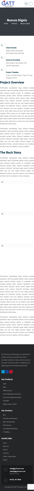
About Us (6, 446)
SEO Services (7, 425)
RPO (4, 415)
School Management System (12, 394)
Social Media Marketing (10, 428)
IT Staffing (6, 432)
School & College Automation (12, 397)
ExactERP (6, 401)
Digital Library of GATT (10, 404)
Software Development (10, 418)
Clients (5, 460)
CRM (4, 384)
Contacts (6, 453)
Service (5, 450)
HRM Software (7, 390)
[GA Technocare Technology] (8, 3)
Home (6, 23)
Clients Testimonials (9, 456)
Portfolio (14, 23)
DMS (4, 387)
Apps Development (9, 422)
